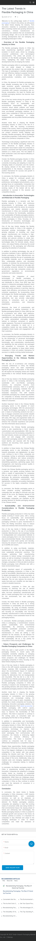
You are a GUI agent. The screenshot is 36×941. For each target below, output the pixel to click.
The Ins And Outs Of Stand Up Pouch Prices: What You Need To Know (10, 903)
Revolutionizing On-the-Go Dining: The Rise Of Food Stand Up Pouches (10, 916)
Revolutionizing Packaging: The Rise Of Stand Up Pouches (18, 892)
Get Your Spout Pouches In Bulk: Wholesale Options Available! (27, 903)
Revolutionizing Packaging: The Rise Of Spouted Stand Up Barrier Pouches (10, 907)
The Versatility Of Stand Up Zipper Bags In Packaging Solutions (10, 912)
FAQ (3, 880)
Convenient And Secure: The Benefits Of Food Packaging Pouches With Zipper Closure (10, 899)
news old (9, 880)
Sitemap (10, 937)
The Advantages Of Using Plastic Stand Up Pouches (27, 907)
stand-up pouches (26, 706)
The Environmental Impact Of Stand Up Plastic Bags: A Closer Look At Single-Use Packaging (27, 899)
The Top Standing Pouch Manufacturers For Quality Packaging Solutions (27, 912)
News (16, 880)
